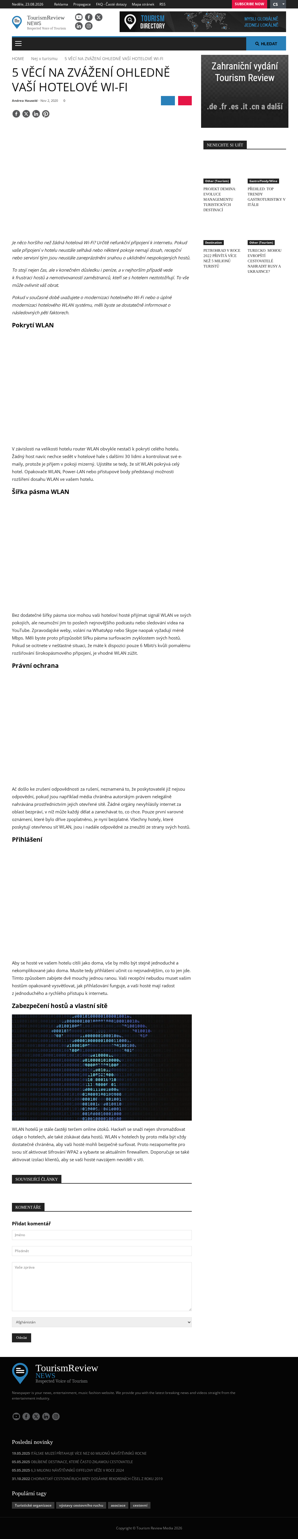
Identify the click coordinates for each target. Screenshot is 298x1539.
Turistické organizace (33, 1505)
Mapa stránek (143, 4)
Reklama (61, 4)
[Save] (45, 114)
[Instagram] (89, 26)
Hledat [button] (269, 43)
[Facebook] (89, 17)
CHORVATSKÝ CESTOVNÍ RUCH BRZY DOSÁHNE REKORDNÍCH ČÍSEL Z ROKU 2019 (87, 1478)
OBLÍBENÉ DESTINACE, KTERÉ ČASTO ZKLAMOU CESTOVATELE (72, 1461)
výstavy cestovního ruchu (81, 1505)
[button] (278, 4)
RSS (162, 4)
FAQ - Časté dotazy (111, 4)
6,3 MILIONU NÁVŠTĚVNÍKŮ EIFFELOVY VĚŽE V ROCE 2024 (68, 1470)
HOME (18, 58)
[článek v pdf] (185, 100)
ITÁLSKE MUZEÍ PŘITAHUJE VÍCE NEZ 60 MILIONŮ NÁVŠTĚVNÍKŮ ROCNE (79, 1453)
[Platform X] (98, 17)
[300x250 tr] (244, 92)
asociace (118, 1505)
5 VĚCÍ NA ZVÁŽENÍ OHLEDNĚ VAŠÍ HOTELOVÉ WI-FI (114, 58)
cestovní (140, 1505)
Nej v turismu (44, 58)
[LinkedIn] (79, 26)
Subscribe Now (249, 3)
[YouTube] (79, 17)
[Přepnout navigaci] (18, 43)
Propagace (82, 4)
